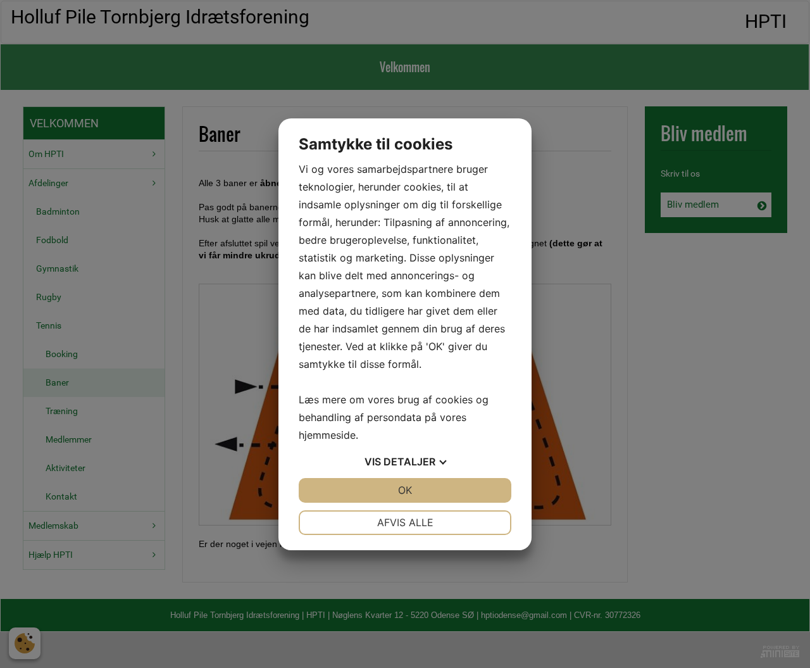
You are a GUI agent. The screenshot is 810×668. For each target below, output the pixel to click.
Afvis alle (405, 522)
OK (405, 490)
